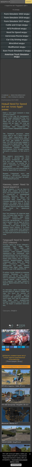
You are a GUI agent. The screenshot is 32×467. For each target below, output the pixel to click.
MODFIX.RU (5, 2)
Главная (5, 95)
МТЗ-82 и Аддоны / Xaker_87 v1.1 (13, 386)
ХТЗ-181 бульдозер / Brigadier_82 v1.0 (15, 404)
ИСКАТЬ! (28, 1)
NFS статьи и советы (16, 97)
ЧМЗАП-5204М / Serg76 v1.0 (11, 442)
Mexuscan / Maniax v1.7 (10, 423)
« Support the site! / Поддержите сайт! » (16, 5)
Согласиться (16, 465)
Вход (20, 361)
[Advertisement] (16, 77)
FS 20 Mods (16, 9)
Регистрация (11, 361)
